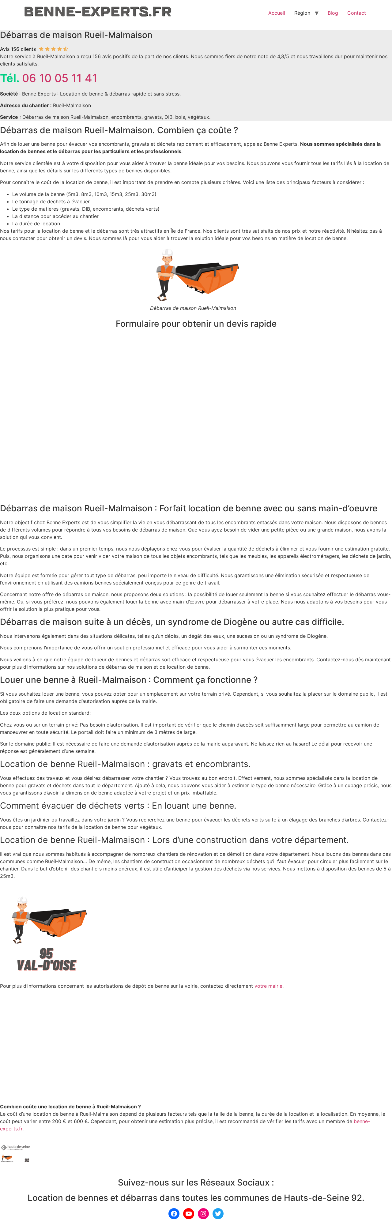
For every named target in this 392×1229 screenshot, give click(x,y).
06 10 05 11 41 (59, 78)
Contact (356, 13)
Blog (333, 13)
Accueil (276, 13)
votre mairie (268, 986)
